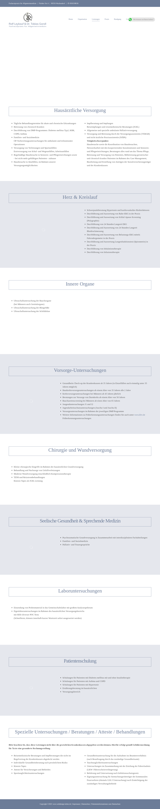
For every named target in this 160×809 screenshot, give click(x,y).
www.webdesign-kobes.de (62, 804)
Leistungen (96, 19)
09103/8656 (74, 3)
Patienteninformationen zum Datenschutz (105, 804)
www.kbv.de (139, 415)
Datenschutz (86, 804)
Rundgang (117, 19)
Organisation (82, 19)
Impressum (76, 804)
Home (71, 19)
